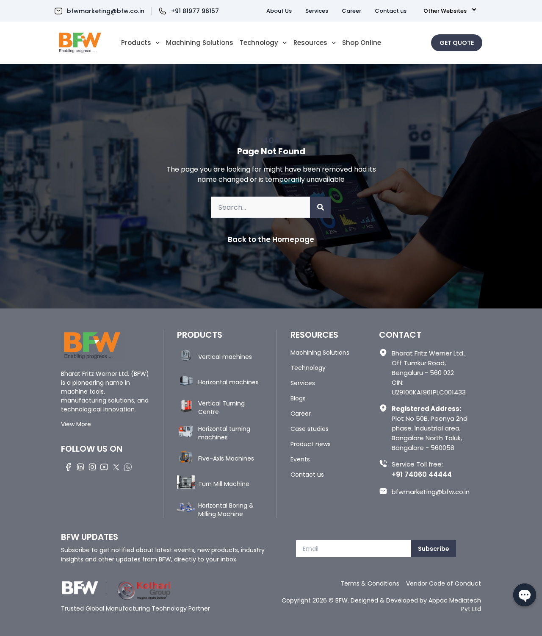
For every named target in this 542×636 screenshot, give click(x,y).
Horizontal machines (228, 382)
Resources (310, 43)
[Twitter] (116, 466)
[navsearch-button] (417, 41)
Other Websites (445, 11)
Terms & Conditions (369, 583)
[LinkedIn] (80, 466)
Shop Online (361, 43)
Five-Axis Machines (226, 458)
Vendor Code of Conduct (443, 583)
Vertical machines (225, 357)
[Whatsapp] (128, 466)
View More (76, 424)
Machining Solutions (199, 43)
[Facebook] (68, 466)
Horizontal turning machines (224, 433)
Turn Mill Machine (223, 484)
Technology (259, 43)
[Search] (320, 207)
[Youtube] (104, 466)
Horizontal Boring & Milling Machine (226, 509)
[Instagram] (92, 466)
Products (136, 43)
